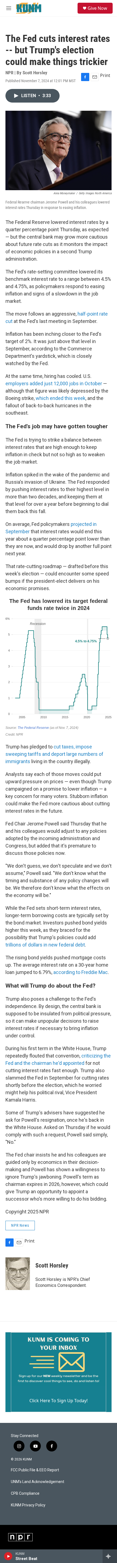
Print (105, 75)
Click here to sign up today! (58, 1401)
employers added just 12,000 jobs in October (53, 383)
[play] (8, 1556)
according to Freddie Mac (80, 972)
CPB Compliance (25, 1493)
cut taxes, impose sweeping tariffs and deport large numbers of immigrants (54, 754)
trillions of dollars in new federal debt (45, 945)
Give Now (97, 8)
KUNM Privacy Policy (28, 1505)
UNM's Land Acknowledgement (37, 1482)
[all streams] (110, 1556)
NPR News (20, 1225)
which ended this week (60, 398)
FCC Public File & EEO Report (35, 1470)
